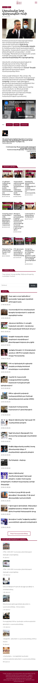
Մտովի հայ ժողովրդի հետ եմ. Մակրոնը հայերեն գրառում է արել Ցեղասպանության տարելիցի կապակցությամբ (30, 255)
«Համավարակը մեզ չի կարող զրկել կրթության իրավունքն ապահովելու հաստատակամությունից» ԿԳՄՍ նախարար (21, 148)
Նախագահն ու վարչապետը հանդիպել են (30, 215)
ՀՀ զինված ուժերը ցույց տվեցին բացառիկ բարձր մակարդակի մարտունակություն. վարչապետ (7, 188)
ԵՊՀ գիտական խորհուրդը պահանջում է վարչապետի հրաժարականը (19, 252)
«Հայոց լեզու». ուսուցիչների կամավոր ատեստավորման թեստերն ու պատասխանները (19, 657)
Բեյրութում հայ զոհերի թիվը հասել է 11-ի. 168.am (7, 251)
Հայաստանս (29, 240)
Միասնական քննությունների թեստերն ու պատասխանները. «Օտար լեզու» (16, 605)
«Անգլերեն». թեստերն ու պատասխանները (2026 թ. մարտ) (20, 640)
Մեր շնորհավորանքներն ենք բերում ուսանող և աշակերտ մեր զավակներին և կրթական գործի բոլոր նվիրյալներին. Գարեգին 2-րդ (17, 140)
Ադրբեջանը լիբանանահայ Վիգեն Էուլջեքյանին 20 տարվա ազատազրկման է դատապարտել (30, 187)
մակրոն (16, 124)
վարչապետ (24, 124)
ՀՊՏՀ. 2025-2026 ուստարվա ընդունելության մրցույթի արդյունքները (17, 571)
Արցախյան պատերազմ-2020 (30, 171)
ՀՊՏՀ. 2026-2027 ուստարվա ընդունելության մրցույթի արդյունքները (17, 553)
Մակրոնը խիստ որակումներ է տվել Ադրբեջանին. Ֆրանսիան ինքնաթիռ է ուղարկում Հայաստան (7, 219)
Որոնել (33, 285)
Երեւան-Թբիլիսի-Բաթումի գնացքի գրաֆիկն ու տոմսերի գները (18, 588)
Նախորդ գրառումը (7, 143)
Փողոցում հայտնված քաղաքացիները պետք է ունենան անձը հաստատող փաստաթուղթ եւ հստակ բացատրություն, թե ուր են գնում (19, 222)
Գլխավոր (5, 7)
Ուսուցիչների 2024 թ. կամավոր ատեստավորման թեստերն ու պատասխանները (19, 623)
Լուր (9, 7)
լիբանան (9, 124)
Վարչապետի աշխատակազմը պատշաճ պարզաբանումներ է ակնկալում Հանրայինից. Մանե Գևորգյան (19, 188)
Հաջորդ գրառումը (31, 151)
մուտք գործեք (15, 274)
